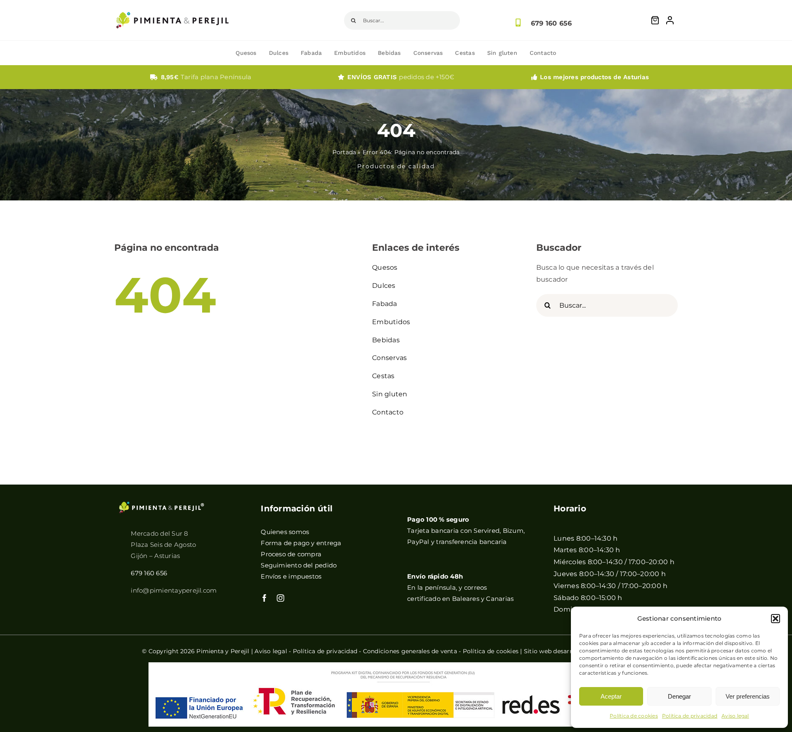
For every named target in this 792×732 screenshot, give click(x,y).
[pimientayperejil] (172, 5)
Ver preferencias (748, 696)
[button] (775, 618)
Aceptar (611, 696)
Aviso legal (735, 716)
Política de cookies (634, 716)
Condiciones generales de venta (410, 651)
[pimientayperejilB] (161, 504)
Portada (344, 152)
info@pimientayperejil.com (174, 590)
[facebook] (264, 598)
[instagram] (280, 598)
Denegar (679, 696)
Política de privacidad (689, 716)
